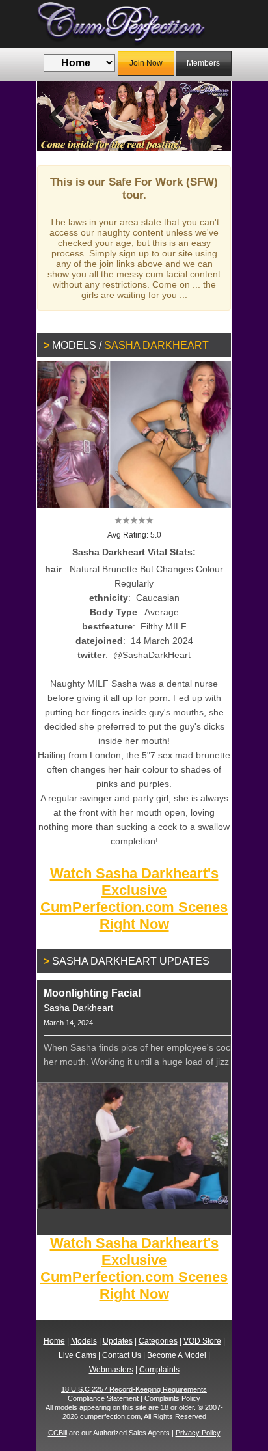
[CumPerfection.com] (134, 24)
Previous (57, 116)
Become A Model (176, 1355)
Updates (118, 1341)
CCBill (57, 1433)
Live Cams (77, 1355)
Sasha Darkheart (78, 1007)
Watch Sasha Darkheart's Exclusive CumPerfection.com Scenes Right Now (134, 898)
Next (211, 116)
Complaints (159, 1369)
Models (74, 345)
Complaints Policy (172, 1398)
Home (54, 1341)
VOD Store (202, 1341)
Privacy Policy (198, 1433)
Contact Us (121, 1355)
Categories (158, 1341)
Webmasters (111, 1369)
